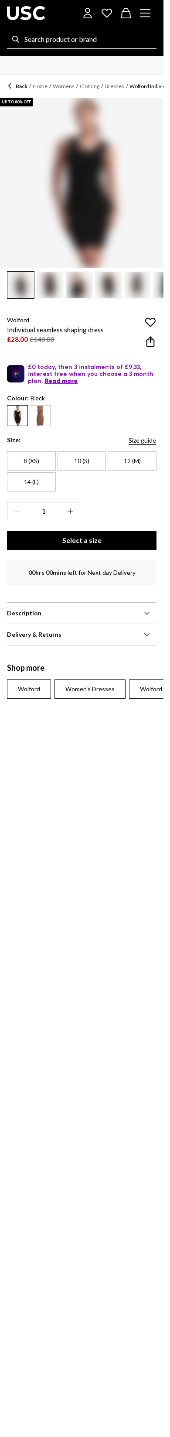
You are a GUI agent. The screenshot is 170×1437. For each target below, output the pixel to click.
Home (40, 86)
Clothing (89, 86)
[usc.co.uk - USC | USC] (26, 13)
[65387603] (17, 415)
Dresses (114, 86)
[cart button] (126, 13)
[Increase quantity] (72, 511)
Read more (61, 380)
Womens (64, 86)
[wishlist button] (106, 13)
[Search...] (15, 39)
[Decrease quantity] (15, 511)
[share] (150, 341)
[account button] (87, 13)
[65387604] (40, 415)
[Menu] (145, 13)
